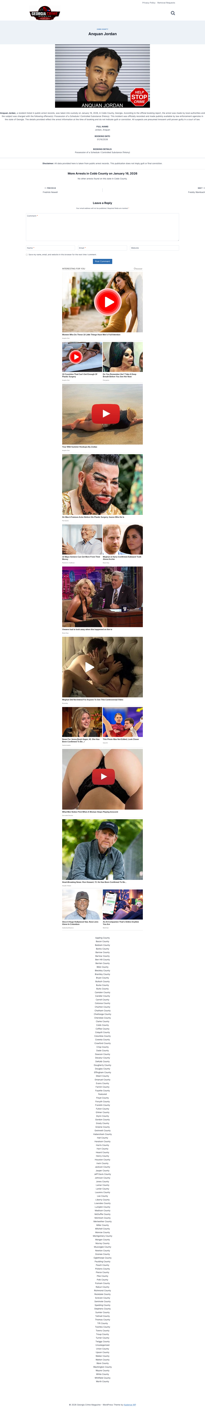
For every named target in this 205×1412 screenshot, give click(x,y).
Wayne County (102, 1370)
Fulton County (102, 1109)
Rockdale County (102, 1294)
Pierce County (102, 1272)
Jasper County (102, 1170)
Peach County (102, 1265)
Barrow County (103, 952)
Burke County (102, 985)
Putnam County (102, 1283)
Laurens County (102, 1192)
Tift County (102, 1323)
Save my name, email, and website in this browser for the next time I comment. (63, 254)
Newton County (102, 1250)
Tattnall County (102, 1316)
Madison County (102, 1210)
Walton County (102, 1360)
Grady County (102, 1123)
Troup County (102, 1334)
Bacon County (102, 941)
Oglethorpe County (103, 1258)
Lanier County (102, 1189)
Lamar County (102, 1185)
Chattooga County (102, 1014)
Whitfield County (102, 1378)
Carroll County (102, 999)
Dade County (102, 1050)
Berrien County (103, 963)
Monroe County (102, 1232)
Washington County (102, 1367)
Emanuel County (102, 1079)
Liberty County (103, 1200)
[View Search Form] (173, 13)
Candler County (102, 996)
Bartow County (102, 956)
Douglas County (102, 1069)
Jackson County (102, 1167)
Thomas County (102, 1319)
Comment (32, 216)
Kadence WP (130, 1405)
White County (102, 1374)
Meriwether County (102, 1221)
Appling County (102, 938)
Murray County (102, 1243)
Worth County (102, 1381)
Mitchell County (102, 1229)
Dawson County (102, 1054)
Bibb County (102, 967)
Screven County (102, 1298)
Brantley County (102, 974)
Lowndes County (102, 1203)
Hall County (102, 1138)
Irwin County (102, 1163)
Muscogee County (102, 1247)
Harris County (102, 1145)
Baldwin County (102, 945)
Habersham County (102, 1134)
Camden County (102, 992)
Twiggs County (103, 1341)
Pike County (102, 1276)
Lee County (102, 1196)
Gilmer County (102, 1112)
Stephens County (102, 1309)
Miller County (102, 1225)
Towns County (102, 1330)
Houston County (102, 1159)
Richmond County (102, 1290)
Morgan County (102, 1239)
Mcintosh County (103, 1218)
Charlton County (102, 1007)
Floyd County (102, 1098)
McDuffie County (102, 1214)
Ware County (102, 1363)
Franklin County (102, 1105)
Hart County (102, 1149)
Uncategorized (102, 1345)
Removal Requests (166, 3)
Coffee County (102, 1029)
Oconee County (102, 1254)
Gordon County (102, 1119)
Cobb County (102, 29)
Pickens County (102, 1269)
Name (30, 248)
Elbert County (102, 1076)
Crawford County (102, 1043)
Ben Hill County (102, 959)
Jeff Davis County (102, 1174)
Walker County (102, 1356)
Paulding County (102, 1261)
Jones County (102, 1181)
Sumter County (102, 1312)
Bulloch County (102, 981)
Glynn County (102, 1116)
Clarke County (102, 1021)
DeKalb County (102, 1061)
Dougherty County (102, 1065)
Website (135, 248)
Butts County (102, 989)
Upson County (102, 1352)
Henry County (102, 1156)
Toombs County (102, 1327)
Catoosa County (102, 1003)
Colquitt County (102, 1032)
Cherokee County (102, 1018)
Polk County (102, 1280)
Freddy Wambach (196, 190)
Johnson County (102, 1178)
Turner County (102, 1338)
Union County (102, 1349)
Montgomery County (102, 1236)
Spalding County (102, 1305)
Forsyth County (102, 1101)
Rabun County (102, 1287)
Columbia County (102, 1036)
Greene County (102, 1127)
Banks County (102, 949)
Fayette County (102, 1090)
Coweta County (102, 1039)
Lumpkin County (102, 1207)
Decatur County (102, 1058)
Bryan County (102, 978)
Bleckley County (102, 970)
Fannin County (102, 1087)
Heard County (102, 1152)
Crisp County (102, 1047)
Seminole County (102, 1301)
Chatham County (103, 1010)
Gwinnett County (103, 1130)
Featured (102, 1094)
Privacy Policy (148, 3)
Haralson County (102, 1141)
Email (82, 248)
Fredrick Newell (50, 190)
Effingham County (102, 1072)
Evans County (102, 1083)
